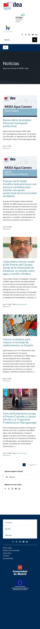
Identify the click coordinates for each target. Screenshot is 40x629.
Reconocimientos (21, 304)
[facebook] (22, 34)
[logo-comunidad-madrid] (20, 566)
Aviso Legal (7, 548)
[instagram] (29, 34)
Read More (6, 148)
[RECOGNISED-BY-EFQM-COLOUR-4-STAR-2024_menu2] (20, 13)
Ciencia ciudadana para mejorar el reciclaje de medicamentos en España (18, 342)
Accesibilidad (8, 558)
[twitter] (26, 34)
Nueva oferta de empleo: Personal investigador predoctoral (17, 123)
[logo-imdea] (12, 2)
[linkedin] (36, 34)
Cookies (6, 556)
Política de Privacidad (11, 550)
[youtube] (33, 34)
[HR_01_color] (8, 26)
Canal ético (7, 553)
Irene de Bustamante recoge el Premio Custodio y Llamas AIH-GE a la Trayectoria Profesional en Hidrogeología (19, 418)
